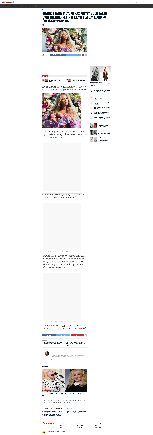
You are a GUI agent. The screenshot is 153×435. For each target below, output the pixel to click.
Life (61, 425)
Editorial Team (98, 427)
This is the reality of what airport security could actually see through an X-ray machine (104, 132)
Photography (19, 6)
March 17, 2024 (75, 81)
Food (61, 427)
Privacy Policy (134, 2)
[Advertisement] (64, 66)
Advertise (97, 422)
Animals (27, 6)
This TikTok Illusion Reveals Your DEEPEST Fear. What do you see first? (79, 79)
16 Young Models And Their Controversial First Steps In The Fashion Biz (97, 84)
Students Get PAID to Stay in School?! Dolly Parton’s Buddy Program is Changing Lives (56, 80)
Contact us (140, 2)
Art (31, 6)
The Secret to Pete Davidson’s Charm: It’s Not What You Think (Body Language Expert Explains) (76, 409)
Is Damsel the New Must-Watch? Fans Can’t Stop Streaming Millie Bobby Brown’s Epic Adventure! (52, 415)
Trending (67, 24)
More (36, 6)
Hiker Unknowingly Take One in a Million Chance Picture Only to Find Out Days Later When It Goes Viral (102, 91)
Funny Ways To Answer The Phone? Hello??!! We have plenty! (102, 108)
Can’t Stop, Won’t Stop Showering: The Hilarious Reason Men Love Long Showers (104, 139)
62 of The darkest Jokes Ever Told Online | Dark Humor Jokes (102, 102)
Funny (13, 6)
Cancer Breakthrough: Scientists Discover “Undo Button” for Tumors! (103, 125)
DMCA (129, 2)
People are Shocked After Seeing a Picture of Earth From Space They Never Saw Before (102, 118)
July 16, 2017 (55, 24)
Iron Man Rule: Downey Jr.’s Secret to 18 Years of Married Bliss (53, 412)
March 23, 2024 (51, 82)
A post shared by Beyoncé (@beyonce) (56, 192)
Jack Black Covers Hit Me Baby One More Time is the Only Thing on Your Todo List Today (77, 412)
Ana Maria (48, 24)
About (126, 2)
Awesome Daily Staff (47, 397)
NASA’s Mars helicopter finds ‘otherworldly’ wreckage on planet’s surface (101, 113)
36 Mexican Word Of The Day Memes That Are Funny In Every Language (102, 97)
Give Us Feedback (98, 423)
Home (43, 9)
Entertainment (5, 6)
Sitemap (96, 425)
